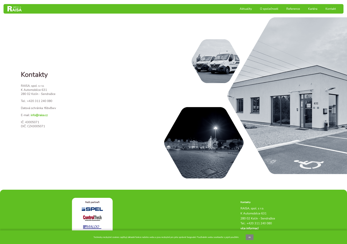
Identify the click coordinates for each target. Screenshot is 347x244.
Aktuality (246, 9)
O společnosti (269, 9)
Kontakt (330, 9)
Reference (293, 9)
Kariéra (312, 9)
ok (249, 237)
